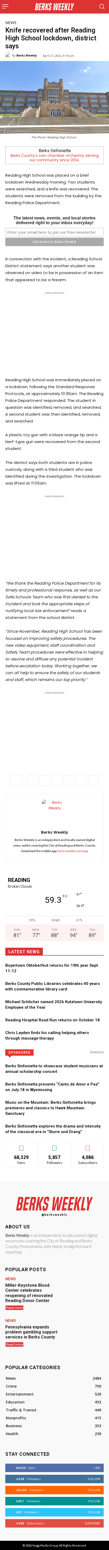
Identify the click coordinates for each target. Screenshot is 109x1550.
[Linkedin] (69, 780)
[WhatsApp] (57, 780)
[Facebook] (32, 780)
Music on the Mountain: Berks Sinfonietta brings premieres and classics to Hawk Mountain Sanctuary (50, 1108)
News (10, 22)
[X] (44, 780)
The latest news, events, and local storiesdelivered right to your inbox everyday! (54, 220)
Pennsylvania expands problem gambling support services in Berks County (31, 1332)
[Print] (93, 780)
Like (22, 1146)
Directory (97, 1052)
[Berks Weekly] (8, 55)
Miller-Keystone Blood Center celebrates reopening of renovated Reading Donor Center (29, 1293)
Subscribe (88, 1146)
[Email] (81, 780)
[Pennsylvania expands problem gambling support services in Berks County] (84, 1334)
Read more (14, 1308)
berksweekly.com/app (73, 851)
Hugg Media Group (45, 1545)
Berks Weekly (26, 55)
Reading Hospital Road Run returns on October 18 (52, 1020)
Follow (54, 1146)
